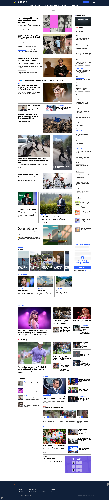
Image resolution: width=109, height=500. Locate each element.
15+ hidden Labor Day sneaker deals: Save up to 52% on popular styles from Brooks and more (85, 205)
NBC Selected (53, 491)
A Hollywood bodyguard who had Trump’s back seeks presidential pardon (84, 400)
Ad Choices (21, 491)
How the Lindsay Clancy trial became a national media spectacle (28, 20)
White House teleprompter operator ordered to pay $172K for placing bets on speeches (84, 381)
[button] (46, 2)
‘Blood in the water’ (23, 290)
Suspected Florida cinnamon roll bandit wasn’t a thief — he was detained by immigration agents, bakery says (83, 102)
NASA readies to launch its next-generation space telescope (28, 175)
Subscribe (53, 487)
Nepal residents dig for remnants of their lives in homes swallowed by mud (83, 151)
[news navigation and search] (94, 2)
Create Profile (82, 267)
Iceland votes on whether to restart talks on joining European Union (83, 183)
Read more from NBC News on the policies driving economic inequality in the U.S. (29, 238)
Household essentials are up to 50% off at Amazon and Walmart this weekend (85, 213)
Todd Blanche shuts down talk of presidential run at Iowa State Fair (67, 420)
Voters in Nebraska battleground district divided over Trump (50, 420)
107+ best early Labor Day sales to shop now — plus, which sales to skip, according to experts (85, 222)
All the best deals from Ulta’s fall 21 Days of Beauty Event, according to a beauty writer (85, 231)
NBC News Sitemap (54, 484)
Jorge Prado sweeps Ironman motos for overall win (85, 354)
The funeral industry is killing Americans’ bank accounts (27, 229)
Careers (20, 489)
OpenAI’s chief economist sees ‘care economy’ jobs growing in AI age (27, 209)
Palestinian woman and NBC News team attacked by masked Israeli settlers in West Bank (33, 160)
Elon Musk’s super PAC (30, 80)
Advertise (53, 489)
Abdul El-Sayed (39, 80)
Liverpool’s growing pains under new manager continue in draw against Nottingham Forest (65, 368)
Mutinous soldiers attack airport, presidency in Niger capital (83, 158)
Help (20, 487)
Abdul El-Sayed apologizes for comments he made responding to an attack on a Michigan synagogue (36, 107)
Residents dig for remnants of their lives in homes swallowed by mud (29, 45)
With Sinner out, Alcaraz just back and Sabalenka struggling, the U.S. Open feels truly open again (85, 364)
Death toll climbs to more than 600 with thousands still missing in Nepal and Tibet (29, 37)
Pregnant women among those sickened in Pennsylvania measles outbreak (85, 330)
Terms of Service (32, 489)
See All (83, 237)
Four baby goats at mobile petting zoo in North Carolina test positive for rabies (83, 55)
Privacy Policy (32, 484)
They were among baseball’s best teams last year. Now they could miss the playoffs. (85, 345)
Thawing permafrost (61, 291)
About (20, 484)
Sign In (86, 270)
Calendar (61, 80)
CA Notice (31, 487)
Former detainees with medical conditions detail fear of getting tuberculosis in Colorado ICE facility (83, 133)
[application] (57, 23)
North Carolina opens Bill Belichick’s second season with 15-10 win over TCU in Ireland (62, 358)
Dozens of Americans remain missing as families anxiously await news (29, 50)
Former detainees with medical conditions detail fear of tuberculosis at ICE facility (29, 72)
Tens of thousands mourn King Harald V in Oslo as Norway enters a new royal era (83, 142)
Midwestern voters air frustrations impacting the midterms (83, 421)
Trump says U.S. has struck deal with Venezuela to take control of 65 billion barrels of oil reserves (84, 440)
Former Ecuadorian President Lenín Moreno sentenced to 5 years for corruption (84, 431)
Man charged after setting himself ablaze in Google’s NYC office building (82, 111)
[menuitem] (30, 2)
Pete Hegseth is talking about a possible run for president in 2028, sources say (54, 397)
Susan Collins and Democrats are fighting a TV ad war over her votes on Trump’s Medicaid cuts (29, 87)
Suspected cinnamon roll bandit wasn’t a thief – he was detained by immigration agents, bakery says (30, 67)
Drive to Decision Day (49, 80)
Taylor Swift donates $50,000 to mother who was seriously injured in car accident (83, 62)
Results (56, 80)
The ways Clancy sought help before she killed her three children (29, 30)
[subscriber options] (91, 2)
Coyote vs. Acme (41, 290)
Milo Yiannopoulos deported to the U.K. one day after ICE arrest (29, 59)
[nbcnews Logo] (15, 484)
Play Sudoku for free (49, 458)
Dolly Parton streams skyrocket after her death (83, 124)
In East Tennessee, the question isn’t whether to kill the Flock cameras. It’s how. (63, 108)
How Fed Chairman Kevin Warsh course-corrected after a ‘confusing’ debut (54, 218)
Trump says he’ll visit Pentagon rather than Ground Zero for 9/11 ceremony (83, 389)
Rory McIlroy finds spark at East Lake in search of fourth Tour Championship (32, 368)
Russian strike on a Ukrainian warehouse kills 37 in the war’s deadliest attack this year (28, 116)
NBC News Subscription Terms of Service (37, 491)
